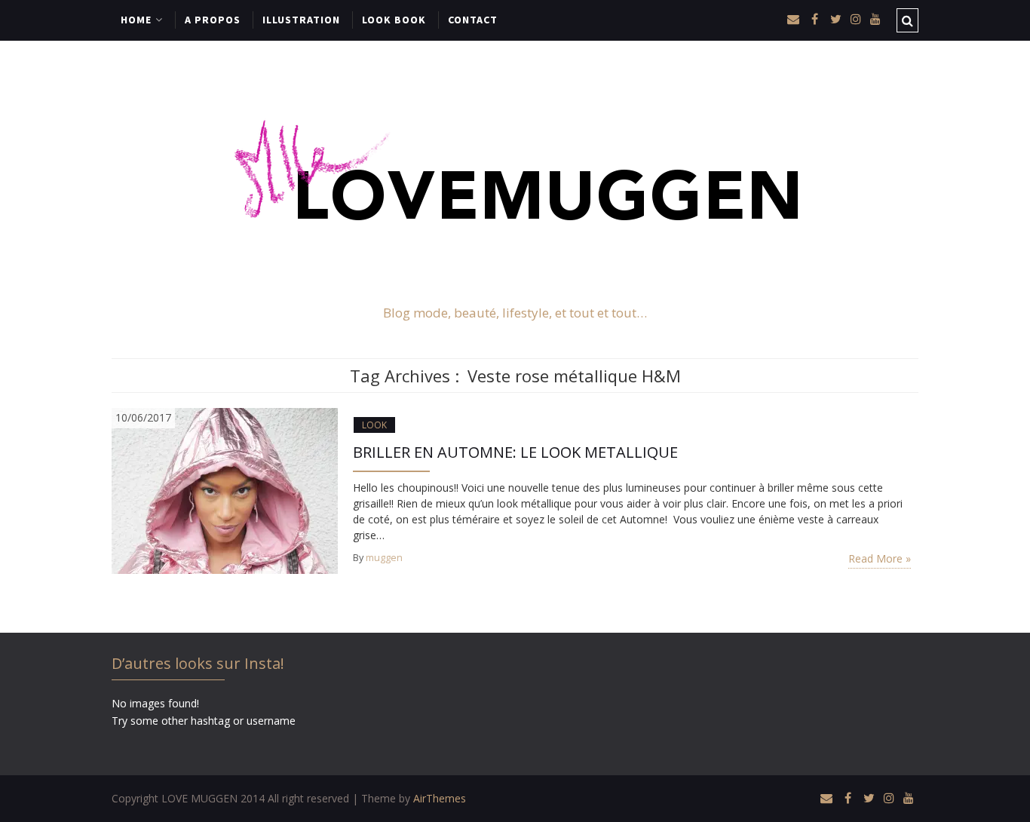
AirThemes (439, 798)
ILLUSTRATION (301, 19)
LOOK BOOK (394, 19)
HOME (136, 19)
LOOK (374, 425)
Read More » (879, 558)
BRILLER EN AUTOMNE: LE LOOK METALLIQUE (515, 452)
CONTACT (473, 19)
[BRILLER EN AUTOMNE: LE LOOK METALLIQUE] (225, 490)
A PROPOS (213, 19)
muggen (384, 557)
